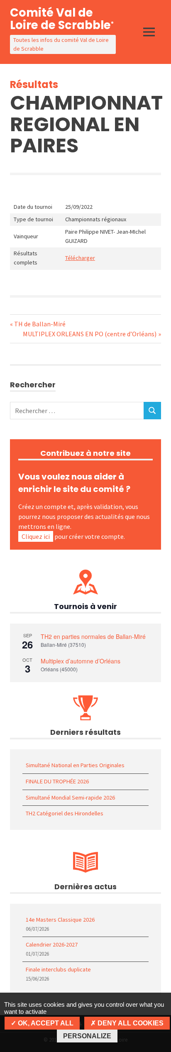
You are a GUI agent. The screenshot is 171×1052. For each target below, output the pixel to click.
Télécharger (80, 258)
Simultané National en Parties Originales (75, 765)
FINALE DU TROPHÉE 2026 (57, 781)
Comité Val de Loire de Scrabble (62, 19)
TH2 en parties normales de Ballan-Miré (93, 636)
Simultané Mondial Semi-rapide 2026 (70, 797)
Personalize (87, 1036)
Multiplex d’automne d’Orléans (80, 661)
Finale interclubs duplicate (58, 969)
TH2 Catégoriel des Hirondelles (64, 813)
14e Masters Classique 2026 (60, 919)
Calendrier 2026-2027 (52, 944)
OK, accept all (44, 1023)
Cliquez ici (36, 536)
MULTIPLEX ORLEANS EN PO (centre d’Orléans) (89, 334)
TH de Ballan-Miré (40, 324)
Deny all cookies (130, 1023)
